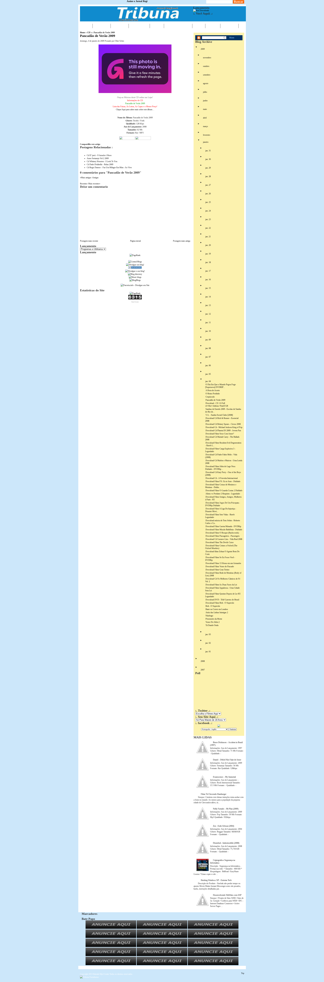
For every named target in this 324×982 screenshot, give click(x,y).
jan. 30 (208, 159)
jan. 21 (208, 236)
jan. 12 (208, 314)
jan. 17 (208, 271)
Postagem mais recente (89, 241)
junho (205, 100)
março (205, 126)
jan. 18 (208, 262)
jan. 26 (208, 193)
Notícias (101, 25)
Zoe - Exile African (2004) (223, 826)
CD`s (89, 32)
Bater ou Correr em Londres (217, 609)
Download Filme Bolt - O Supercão (220, 603)
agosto (205, 83)
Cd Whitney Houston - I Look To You (102, 161)
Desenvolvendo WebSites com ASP (227, 895)
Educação (139, 25)
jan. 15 (208, 288)
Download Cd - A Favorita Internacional (222, 478)
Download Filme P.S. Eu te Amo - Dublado (223, 481)
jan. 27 (208, 185)
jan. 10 (208, 331)
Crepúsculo (210, 397)
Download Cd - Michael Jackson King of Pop (224, 427)
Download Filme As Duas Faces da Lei (221, 585)
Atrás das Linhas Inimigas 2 (217, 612)
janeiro (205, 142)
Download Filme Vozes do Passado (220, 566)
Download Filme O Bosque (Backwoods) (222, 533)
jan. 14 (208, 297)
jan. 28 (208, 176)
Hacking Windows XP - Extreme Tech (216, 880)
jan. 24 (208, 211)
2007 (203, 670)
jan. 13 (208, 305)
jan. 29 (208, 168)
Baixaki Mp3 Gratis (101, 974)
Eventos (119, 25)
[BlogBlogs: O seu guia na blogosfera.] (135, 280)
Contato (229, 25)
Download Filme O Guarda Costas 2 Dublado (224, 490)
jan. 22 (208, 228)
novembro (207, 57)
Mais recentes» (94, 183)
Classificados (178, 25)
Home (86, 25)
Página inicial (135, 241)
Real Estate (135, 302)
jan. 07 (208, 357)
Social (213, 25)
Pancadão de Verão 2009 (97, 36)
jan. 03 (208, 634)
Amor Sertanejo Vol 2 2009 (98, 158)
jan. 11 (208, 322)
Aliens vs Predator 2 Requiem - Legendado (223, 494)
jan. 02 (208, 643)
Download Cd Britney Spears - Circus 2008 (223, 424)
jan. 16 (208, 279)
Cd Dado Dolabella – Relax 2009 (100, 164)
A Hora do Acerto (213, 390)
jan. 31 (208, 150)
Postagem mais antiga (181, 241)
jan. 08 (208, 348)
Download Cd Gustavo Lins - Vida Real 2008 (224, 539)
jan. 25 (208, 202)
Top (242, 973)
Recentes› (84, 183)
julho (205, 92)
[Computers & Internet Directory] (135, 274)
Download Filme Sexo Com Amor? (220, 434)
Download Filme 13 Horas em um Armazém (223, 563)
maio (205, 109)
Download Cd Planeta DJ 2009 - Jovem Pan (223, 430)
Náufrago (209, 616)
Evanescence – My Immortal (224, 777)
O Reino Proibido (213, 393)
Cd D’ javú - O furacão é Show (99, 155)
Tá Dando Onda (212, 625)
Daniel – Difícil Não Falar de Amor (227, 760)
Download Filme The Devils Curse (220, 542)
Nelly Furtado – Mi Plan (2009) (225, 809)
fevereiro (206, 135)
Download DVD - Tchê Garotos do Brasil (222, 600)
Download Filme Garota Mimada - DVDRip (223, 526)
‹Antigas (95, 177)
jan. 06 (208, 365)
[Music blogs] (135, 277)
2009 (203, 49)
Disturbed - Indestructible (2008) (226, 843)
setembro (206, 75)
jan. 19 (208, 254)
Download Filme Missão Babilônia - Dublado (224, 529)
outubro (206, 66)
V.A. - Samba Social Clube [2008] (219, 415)
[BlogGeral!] (135, 265)
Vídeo (199, 25)
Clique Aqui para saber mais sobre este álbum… (135, 103)
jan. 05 (208, 374)
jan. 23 (208, 219)
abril (205, 118)
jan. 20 (208, 245)
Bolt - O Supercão (213, 606)
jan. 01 (208, 651)
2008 (203, 661)
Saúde (157, 25)
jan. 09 (208, 340)
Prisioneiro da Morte (214, 619)
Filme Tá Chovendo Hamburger (213, 794)
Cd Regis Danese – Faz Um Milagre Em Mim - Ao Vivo (109, 167)
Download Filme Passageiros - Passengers (223, 536)
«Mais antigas (86, 177)
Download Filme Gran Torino (217, 570)
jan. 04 (208, 381)
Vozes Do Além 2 (213, 622)
